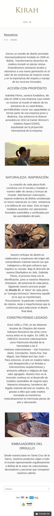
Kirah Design (13, 511)
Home (6, 40)
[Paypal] (18, 498)
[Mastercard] (27, 498)
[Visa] (22, 498)
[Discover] (36, 498)
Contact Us (44, 514)
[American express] (32, 498)
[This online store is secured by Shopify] (27, 504)
